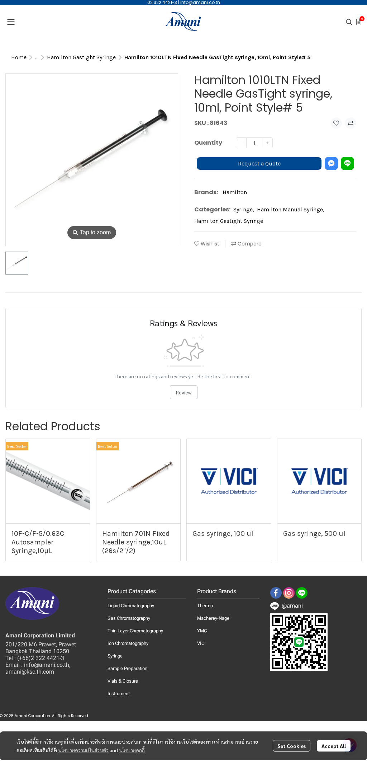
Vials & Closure (123, 681)
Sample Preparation (127, 668)
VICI (201, 643)
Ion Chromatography (128, 643)
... (36, 57)
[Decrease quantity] (241, 143)
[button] (349, 22)
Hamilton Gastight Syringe (81, 57)
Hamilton (235, 192)
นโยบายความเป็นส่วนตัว (83, 750)
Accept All (333, 746)
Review (183, 392)
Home (19, 57)
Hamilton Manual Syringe (290, 209)
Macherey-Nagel (213, 618)
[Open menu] (11, 22)
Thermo (205, 605)
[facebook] (276, 593)
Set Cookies (291, 746)
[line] (302, 593)
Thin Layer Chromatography (135, 630)
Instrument (119, 693)
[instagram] (289, 593)
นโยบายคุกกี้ (132, 750)
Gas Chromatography (129, 618)
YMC (202, 630)
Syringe (243, 209)
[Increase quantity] (267, 143)
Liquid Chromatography (131, 605)
